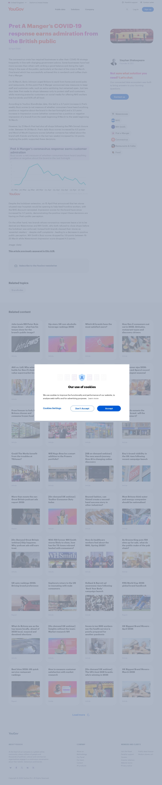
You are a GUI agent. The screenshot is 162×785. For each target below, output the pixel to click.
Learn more (93, 398)
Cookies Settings (52, 408)
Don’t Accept (82, 408)
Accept (109, 408)
